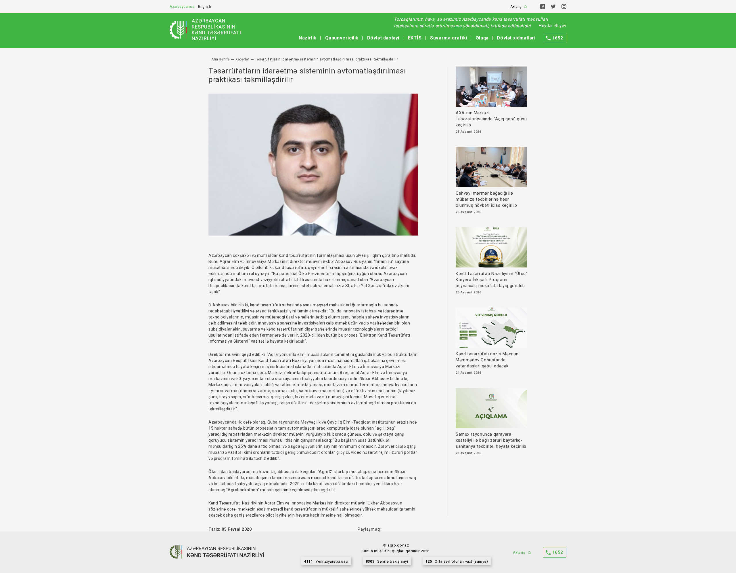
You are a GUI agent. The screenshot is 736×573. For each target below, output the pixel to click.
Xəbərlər (242, 59)
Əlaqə (482, 38)
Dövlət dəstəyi (383, 38)
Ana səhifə (220, 59)
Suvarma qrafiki (448, 38)
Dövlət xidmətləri (516, 38)
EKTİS (415, 38)
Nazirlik (308, 38)
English (204, 7)
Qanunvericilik (342, 38)
